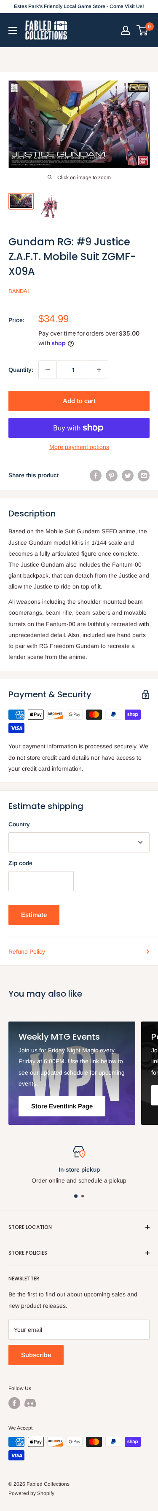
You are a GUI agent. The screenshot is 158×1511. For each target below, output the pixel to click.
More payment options (79, 447)
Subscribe (36, 1354)
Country (19, 824)
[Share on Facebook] (96, 475)
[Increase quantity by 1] (99, 370)
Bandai (18, 291)
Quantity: (20, 369)
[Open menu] (12, 30)
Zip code (20, 863)
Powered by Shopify (31, 1493)
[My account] (125, 30)
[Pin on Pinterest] (112, 475)
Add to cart (79, 400)
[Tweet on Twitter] (128, 475)
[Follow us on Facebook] (14, 1403)
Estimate (34, 914)
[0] (142, 30)
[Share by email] (144, 475)
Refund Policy (26, 951)
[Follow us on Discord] (30, 1403)
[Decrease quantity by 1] (47, 370)
